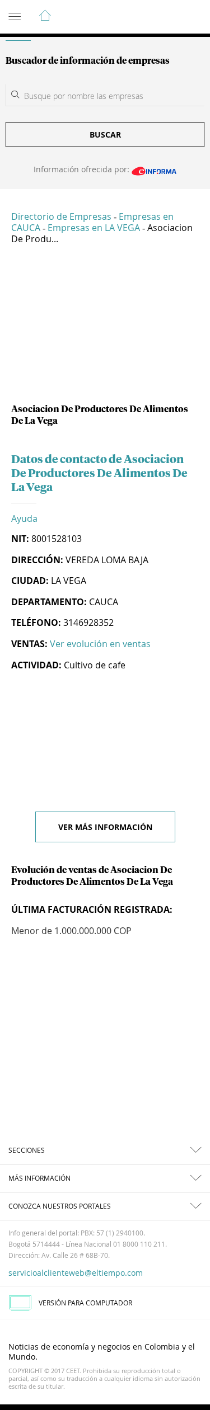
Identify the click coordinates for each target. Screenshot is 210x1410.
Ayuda (24, 518)
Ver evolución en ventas (100, 644)
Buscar (105, 134)
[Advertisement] (105, 328)
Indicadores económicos (167, 17)
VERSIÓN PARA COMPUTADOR (85, 1302)
